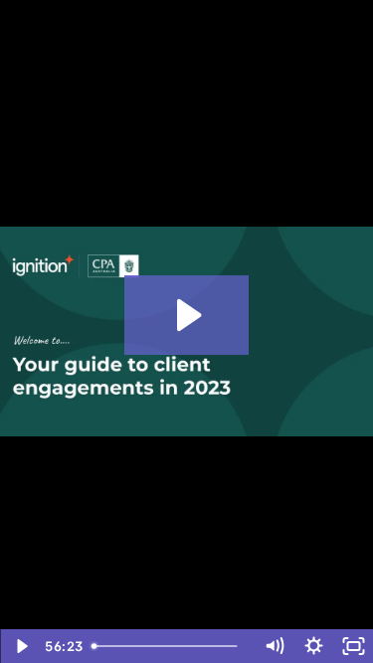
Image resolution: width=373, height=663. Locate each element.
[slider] (169, 646)
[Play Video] (20, 646)
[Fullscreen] (353, 646)
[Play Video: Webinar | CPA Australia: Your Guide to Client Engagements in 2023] (186, 315)
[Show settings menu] (313, 646)
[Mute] (273, 646)
